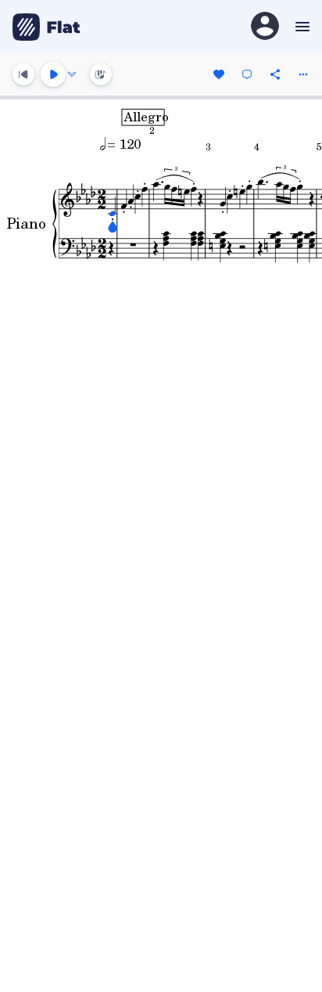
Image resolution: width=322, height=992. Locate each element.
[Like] (219, 74)
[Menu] (300, 26)
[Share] (275, 74)
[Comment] (247, 74)
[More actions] (303, 74)
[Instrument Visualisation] (101, 74)
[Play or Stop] (53, 74)
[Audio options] (72, 74)
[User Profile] (265, 27)
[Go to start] (23, 74)
